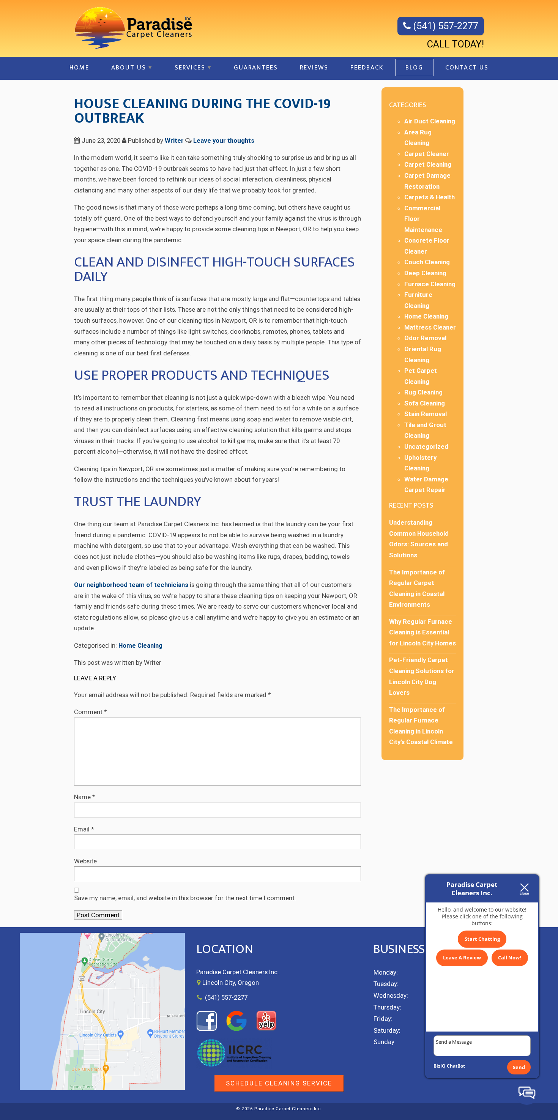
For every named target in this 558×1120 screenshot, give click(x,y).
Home (79, 67)
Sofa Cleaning (424, 403)
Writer (174, 140)
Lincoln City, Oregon (230, 982)
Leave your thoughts (223, 140)
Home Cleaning (140, 645)
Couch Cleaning (427, 262)
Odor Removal (425, 338)
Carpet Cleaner (426, 154)
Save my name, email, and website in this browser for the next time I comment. (185, 898)
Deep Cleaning (425, 273)
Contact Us (467, 67)
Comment (90, 712)
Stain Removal (425, 414)
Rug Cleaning (423, 392)
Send (519, 1067)
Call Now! (509, 957)
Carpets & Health (429, 197)
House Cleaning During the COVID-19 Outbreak (202, 111)
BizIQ (439, 1066)
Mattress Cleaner (430, 327)
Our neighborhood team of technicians (131, 584)
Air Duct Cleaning (429, 121)
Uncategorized (426, 446)
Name (84, 797)
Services (190, 67)
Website (85, 861)
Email (84, 829)
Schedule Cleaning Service (279, 1083)
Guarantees (256, 67)
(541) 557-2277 (444, 26)
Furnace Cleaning (430, 284)
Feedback (366, 67)
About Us (128, 67)
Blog (414, 67)
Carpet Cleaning (427, 164)
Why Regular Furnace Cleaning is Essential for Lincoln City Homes (422, 632)
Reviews (314, 67)
